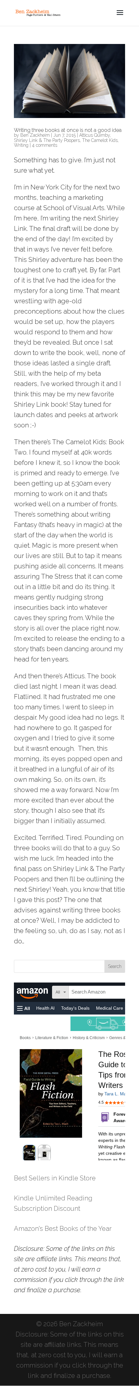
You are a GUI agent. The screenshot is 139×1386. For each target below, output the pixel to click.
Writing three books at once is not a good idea (68, 130)
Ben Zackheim (35, 135)
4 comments (44, 145)
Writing (21, 145)
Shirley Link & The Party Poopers (47, 140)
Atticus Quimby (94, 135)
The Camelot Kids (100, 140)
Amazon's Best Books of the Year (63, 1228)
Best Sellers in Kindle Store (55, 1178)
